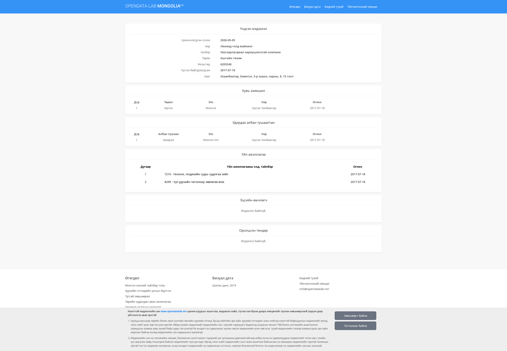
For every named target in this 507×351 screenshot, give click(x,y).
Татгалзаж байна (355, 326)
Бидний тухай (334, 7)
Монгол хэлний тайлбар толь (145, 285)
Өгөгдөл (294, 7)
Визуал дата (312, 7)
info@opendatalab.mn (314, 289)
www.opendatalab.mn (174, 311)
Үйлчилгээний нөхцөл (362, 7)
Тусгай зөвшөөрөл (137, 296)
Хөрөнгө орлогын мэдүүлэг (143, 307)
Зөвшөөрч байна (355, 316)
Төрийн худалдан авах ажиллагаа (148, 301)
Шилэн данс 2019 (224, 285)
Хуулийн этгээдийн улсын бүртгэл (148, 291)
